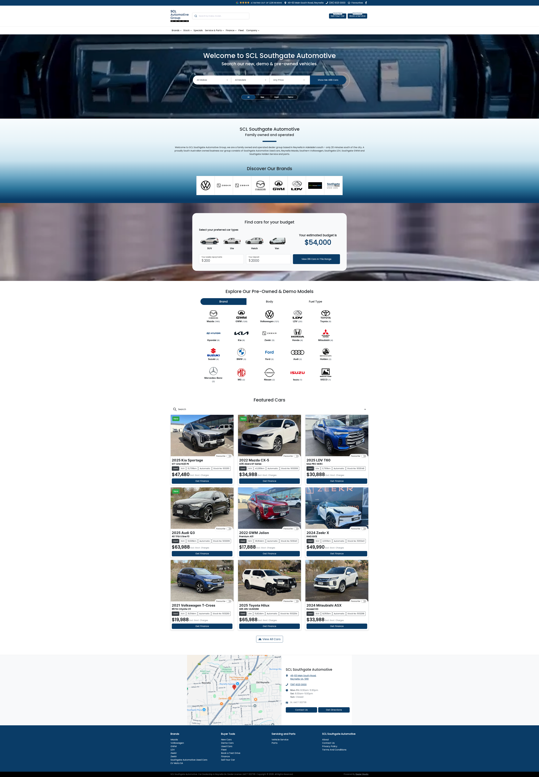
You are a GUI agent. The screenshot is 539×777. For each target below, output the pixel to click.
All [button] (248, 97)
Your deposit (254, 257)
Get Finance (202, 481)
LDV (173, 749)
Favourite (220, 456)
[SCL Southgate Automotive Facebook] (366, 2)
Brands (175, 30)
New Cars (226, 739)
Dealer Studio (362, 774)
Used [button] (276, 97)
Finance (230, 30)
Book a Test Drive (230, 753)
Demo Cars (227, 743)
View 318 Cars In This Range (316, 259)
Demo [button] (290, 97)
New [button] (262, 97)
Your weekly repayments (212, 257)
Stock (186, 30)
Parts (275, 743)
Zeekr (174, 753)
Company (251, 30)
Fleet (241, 30)
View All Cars (271, 639)
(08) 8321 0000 (337, 2)
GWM (174, 746)
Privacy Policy (329, 746)
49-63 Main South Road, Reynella (306, 2)
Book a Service (357, 16)
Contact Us (301, 709)
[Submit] (195, 16)
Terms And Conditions (334, 749)
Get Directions (334, 709)
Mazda (174, 739)
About (325, 739)
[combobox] (220, 16)
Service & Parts (213, 30)
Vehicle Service (280, 739)
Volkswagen (177, 743)
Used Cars (226, 746)
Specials (198, 30)
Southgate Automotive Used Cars (189, 759)
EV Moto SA (177, 763)
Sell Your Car (338, 16)
